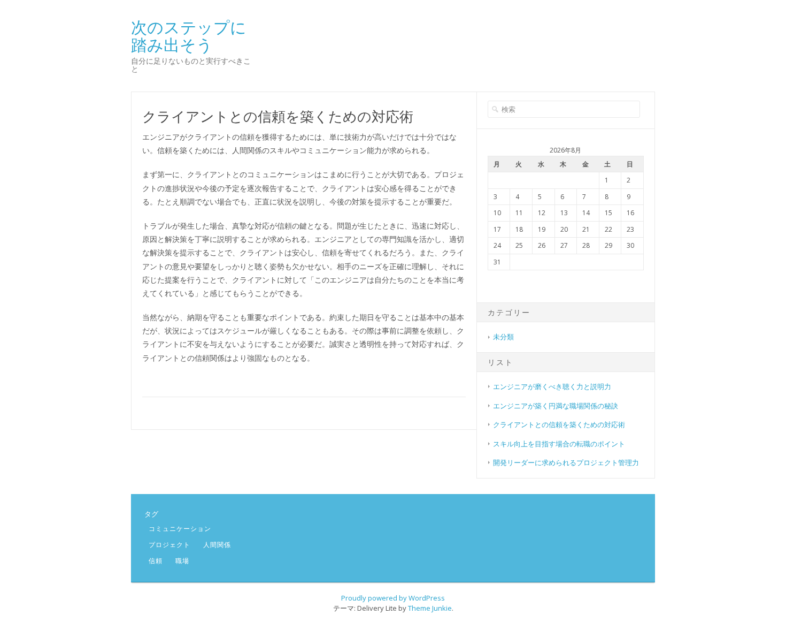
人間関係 (217, 544)
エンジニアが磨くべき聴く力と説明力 (552, 386)
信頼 (156, 560)
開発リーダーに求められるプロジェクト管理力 (566, 462)
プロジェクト (169, 544)
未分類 (503, 336)
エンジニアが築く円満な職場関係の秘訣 (555, 406)
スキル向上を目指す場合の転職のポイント (559, 444)
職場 (182, 560)
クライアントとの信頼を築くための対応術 (559, 424)
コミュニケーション (180, 528)
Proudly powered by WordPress (393, 598)
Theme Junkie (430, 608)
